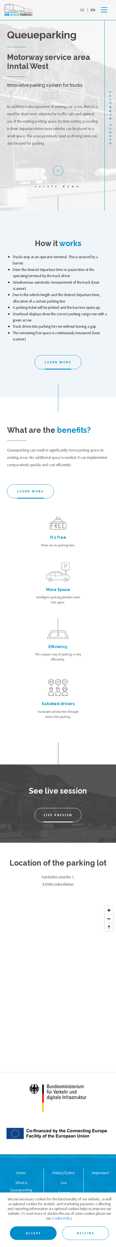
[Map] (58, 987)
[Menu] (104, 10)
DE (82, 10)
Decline (86, 1233)
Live (64, 1182)
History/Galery (63, 1172)
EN (93, 10)
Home (21, 1172)
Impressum (100, 1172)
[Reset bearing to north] (109, 927)
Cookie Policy (62, 1218)
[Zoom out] (109, 918)
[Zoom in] (109, 910)
